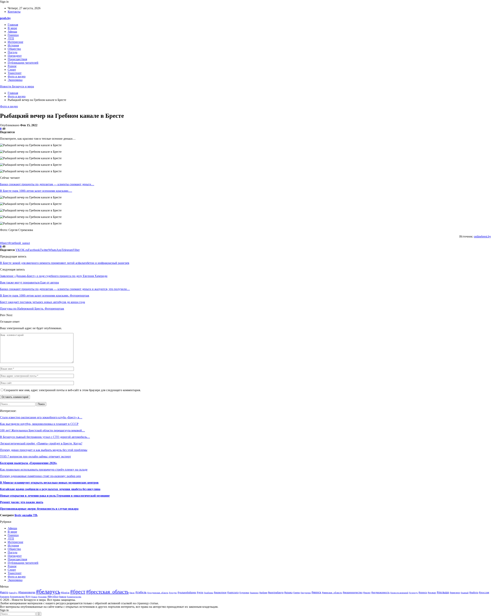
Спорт (12, 69)
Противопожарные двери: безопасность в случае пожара (39, 508)
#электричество (74, 596)
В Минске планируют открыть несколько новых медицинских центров (49, 482)
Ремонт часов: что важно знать (21, 502)
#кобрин (263, 592)
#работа (473, 592)
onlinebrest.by (482, 236)
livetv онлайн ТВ (26, 515)
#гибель (141, 592)
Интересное (15, 42)
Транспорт (14, 73)
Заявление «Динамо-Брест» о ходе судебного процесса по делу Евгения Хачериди (53, 276)
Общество (14, 48)
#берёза (65, 592)
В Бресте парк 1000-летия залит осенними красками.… (36, 190)
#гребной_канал (19, 243)
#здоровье (244, 592)
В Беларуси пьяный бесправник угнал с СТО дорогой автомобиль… (45, 437)
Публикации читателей (23, 62)
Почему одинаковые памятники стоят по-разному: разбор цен (40, 476)
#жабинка (208, 592)
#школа (62, 596)
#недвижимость (380, 592)
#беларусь (48, 591)
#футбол (53, 596)
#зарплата (233, 592)
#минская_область (332, 592)
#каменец (254, 592)
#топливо (42, 596)
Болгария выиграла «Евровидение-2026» (28, 463)
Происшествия (17, 59)
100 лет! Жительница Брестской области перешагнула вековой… (42, 430)
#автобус (13, 592)
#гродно (173, 592)
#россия (484, 592)
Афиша (12, 31)
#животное (220, 592)
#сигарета (4, 596)
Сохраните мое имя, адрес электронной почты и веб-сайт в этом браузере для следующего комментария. (72, 390)
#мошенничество (352, 592)
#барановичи (26, 592)
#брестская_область (107, 592)
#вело (132, 592)
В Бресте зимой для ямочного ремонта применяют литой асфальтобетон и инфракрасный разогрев (64, 263)
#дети (200, 592)
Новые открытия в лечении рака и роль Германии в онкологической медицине (55, 495)
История (13, 45)
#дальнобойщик (187, 592)
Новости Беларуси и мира (17, 86)
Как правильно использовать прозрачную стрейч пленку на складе (43, 469)
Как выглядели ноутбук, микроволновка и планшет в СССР (39, 424)
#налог (367, 592)
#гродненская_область (157, 592)
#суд (28, 596)
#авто (4, 592)
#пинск (423, 592)
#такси (34, 596)
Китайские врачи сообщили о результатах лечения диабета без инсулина (50, 489)
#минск (316, 592)
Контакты (14, 11)
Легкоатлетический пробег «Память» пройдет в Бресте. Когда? (41, 443)
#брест (4, 243)
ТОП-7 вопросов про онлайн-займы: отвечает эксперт (35, 456)
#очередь (413, 592)
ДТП (11, 38)
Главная (13, 24)
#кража (288, 592)
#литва (296, 592)
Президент (15, 55)
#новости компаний (399, 593)
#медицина (306, 592)
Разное (12, 66)
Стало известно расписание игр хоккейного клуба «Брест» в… (41, 417)
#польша (443, 592)
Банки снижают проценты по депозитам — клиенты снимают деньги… (47, 184)
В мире (12, 28)
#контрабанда (275, 592)
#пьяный (465, 592)
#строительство (17, 596)
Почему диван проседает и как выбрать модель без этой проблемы (43, 450)
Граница (13, 35)
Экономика (15, 80)
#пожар (432, 592)
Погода (12, 52)
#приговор (455, 592)
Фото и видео (17, 76)
